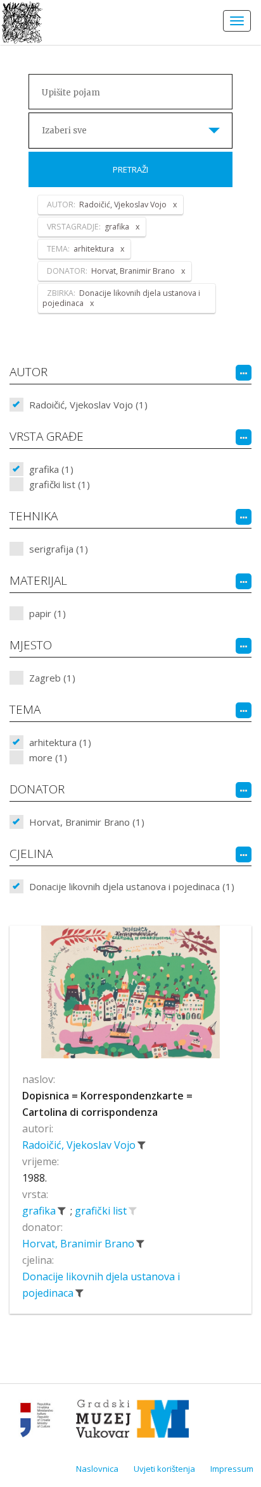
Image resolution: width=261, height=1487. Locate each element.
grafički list (102, 1211)
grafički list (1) (59, 484)
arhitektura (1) (60, 742)
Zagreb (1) (52, 677)
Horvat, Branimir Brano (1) (86, 822)
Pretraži (130, 169)
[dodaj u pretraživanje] (132, 1210)
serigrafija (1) (58, 548)
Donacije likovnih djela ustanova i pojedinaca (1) (131, 886)
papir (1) (47, 613)
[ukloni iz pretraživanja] (141, 1145)
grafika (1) (51, 469)
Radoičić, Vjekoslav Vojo (80, 1145)
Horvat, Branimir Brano (79, 1244)
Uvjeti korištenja (164, 1468)
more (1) (48, 757)
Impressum (231, 1468)
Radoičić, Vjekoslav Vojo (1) (88, 404)
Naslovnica (97, 1468)
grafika (40, 1211)
